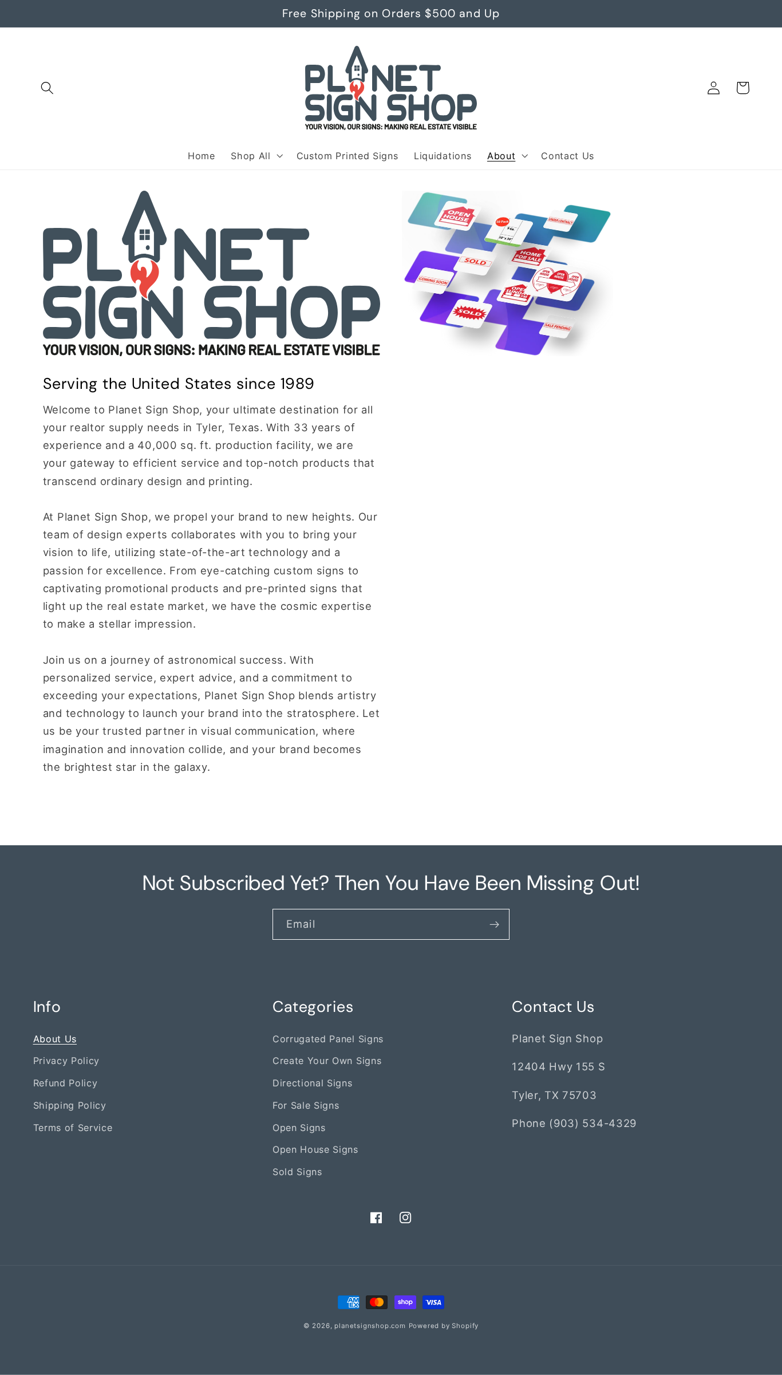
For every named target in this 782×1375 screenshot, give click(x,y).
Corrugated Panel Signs (328, 1039)
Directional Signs (312, 1083)
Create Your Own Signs (327, 1060)
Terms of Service (73, 1127)
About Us (55, 1039)
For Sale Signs (305, 1105)
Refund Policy (65, 1083)
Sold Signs (297, 1171)
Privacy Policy (66, 1060)
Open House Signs (315, 1149)
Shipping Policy (69, 1105)
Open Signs (299, 1127)
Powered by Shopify (444, 1326)
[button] (47, 88)
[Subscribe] (494, 924)
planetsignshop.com (370, 1326)
